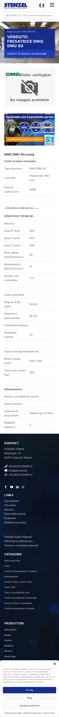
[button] (54, 663)
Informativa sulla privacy (32, 713)
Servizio (8, 509)
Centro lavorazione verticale (19, 608)
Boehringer (10, 656)
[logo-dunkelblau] (15, 4)
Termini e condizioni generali (21, 545)
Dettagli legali (49, 713)
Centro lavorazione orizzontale (20, 597)
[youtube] (11, 487)
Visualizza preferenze (29, 705)
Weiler (7, 635)
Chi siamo (10, 505)
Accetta (29, 690)
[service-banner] (29, 114)
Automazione (11, 576)
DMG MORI (10, 629)
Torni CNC (10, 587)
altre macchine (12, 560)
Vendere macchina (15, 522)
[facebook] (5, 487)
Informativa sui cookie (13, 713)
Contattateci (11, 501)
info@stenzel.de (17, 470)
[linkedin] (17, 487)
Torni (7, 566)
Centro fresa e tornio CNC (18, 582)
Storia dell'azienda (15, 514)
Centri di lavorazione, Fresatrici (20, 571)
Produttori (10, 518)
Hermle (8, 640)
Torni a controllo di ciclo (17, 592)
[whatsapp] (23, 487)
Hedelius (8, 645)
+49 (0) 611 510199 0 (20, 475)
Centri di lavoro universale (18, 603)
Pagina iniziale (13, 32)
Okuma (8, 651)
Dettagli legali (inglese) (18, 537)
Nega (29, 698)
